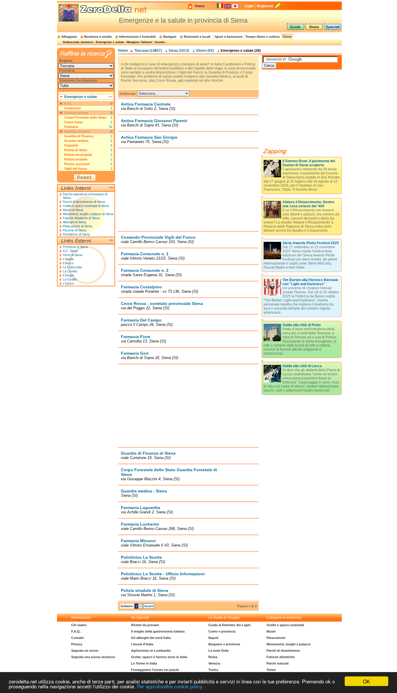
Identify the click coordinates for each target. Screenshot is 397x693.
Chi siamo (79, 625)
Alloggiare (69, 36)
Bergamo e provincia (224, 644)
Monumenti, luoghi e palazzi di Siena (88, 214)
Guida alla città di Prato (301, 325)
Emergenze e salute (110, 42)
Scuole (160, 42)
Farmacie (71, 126)
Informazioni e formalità (137, 36)
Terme (271, 669)
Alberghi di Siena (74, 222)
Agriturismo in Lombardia (151, 650)
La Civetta (70, 271)
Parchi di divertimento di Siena (84, 201)
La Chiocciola (72, 267)
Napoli (213, 638)
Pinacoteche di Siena (77, 226)
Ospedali (71, 145)
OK (366, 681)
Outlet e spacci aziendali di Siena (86, 206)
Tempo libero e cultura (262, 36)
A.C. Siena (70, 251)
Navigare (169, 36)
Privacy (76, 644)
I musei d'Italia (142, 644)
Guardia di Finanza (78, 136)
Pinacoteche (276, 638)
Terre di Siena (72, 255)
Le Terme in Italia (144, 663)
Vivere (287, 36)
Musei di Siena (73, 210)
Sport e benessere (228, 36)
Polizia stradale (75, 159)
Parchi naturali (278, 663)
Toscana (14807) (148, 51)
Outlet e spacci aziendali (285, 625)
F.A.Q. (76, 631)
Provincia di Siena (75, 247)
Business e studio (98, 36)
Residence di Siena (76, 234)
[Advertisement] (188, 189)
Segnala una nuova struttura (93, 657)
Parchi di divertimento (283, 650)
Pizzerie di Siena (74, 230)
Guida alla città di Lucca (302, 366)
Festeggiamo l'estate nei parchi (155, 669)
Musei (271, 631)
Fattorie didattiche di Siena (81, 218)
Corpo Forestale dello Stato (85, 117)
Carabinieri (72, 108)
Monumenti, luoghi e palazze (289, 644)
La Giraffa (70, 279)
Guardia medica (76, 140)
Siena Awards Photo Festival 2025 (310, 243)
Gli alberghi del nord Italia (151, 638)
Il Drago (68, 275)
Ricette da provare (145, 625)
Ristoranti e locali (197, 36)
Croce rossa (73, 122)
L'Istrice (68, 283)
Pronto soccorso (77, 164)
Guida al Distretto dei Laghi (229, 625)
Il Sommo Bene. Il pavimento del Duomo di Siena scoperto (308, 163)
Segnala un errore (84, 650)
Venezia (214, 663)
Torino (213, 669)
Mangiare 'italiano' (139, 42)
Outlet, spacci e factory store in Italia (159, 657)
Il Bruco (68, 263)
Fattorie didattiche (281, 657)
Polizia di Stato (75, 150)
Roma (212, 657)
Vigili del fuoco (75, 168)
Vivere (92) (205, 51)
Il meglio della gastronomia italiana (158, 631)
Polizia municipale (78, 154)
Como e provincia (221, 631)
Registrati (265, 6)
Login (249, 6)
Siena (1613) (179, 51)
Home (200, 6)
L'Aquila (68, 259)
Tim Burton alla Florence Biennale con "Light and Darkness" (310, 282)
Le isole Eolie (218, 650)
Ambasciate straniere (78, 42)
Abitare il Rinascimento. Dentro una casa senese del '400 (308, 204)
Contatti (77, 638)
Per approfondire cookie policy (170, 686)
